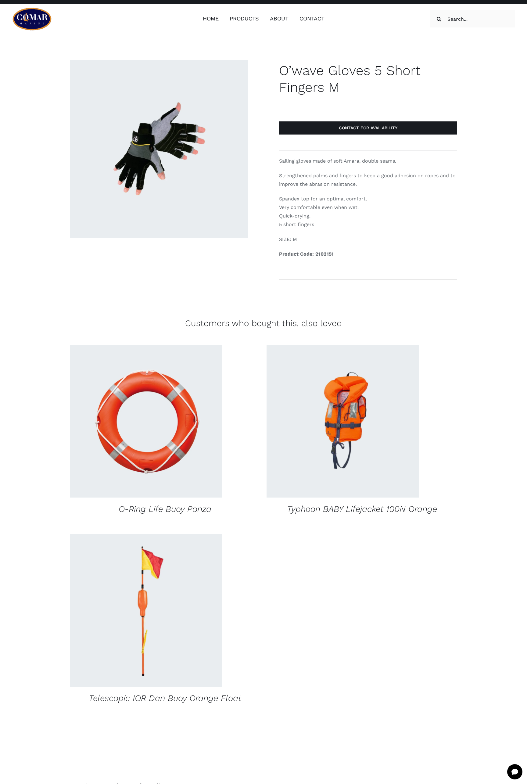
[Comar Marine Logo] (32, 10)
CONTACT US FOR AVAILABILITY (127, 422)
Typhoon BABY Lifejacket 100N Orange (362, 509)
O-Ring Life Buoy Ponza (165, 509)
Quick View (186, 422)
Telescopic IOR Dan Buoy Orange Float (165, 698)
